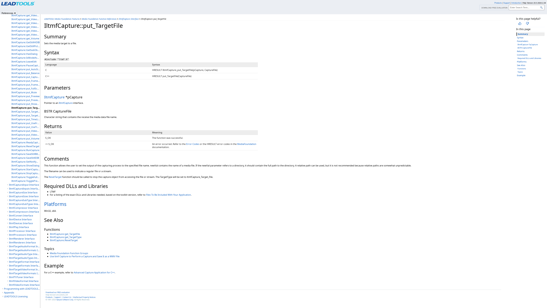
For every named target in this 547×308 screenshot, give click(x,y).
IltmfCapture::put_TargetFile (25, 107)
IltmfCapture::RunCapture (25, 150)
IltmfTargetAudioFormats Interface (24, 250)
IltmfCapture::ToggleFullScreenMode (25, 177)
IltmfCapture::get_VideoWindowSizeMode (25, 27)
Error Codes (192, 144)
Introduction (516, 2)
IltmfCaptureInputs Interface (24, 188)
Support (57, 297)
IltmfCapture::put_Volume (25, 138)
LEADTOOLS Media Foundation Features (62, 19)
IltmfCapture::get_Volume (25, 38)
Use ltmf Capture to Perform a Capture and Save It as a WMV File (85, 256)
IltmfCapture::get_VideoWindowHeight (25, 19)
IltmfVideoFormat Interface (23, 281)
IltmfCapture (54, 97)
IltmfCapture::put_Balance (25, 73)
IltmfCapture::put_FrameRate (25, 84)
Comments (522, 54)
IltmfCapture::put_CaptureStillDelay (25, 77)
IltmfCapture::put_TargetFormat (25, 111)
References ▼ (9, 12)
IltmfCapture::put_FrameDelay (25, 80)
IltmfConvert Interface (21, 215)
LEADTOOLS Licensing (16, 296)
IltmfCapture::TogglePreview (25, 181)
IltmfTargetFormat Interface (24, 261)
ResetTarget (55, 177)
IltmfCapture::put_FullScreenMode (25, 88)
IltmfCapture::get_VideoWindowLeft (25, 23)
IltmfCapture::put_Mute (24, 92)
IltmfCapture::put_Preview (25, 96)
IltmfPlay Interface (19, 227)
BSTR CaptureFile (525, 47)
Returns (520, 51)
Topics (520, 72)
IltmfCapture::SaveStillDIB (25, 157)
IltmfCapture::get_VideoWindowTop (25, 30)
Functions (522, 68)
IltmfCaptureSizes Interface (24, 196)
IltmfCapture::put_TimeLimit (25, 119)
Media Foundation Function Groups (69, 253)
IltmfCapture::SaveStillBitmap (25, 154)
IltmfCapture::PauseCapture (25, 65)
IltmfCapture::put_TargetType (25, 115)
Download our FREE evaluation (58, 292)
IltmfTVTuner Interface (21, 277)
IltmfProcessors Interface (23, 234)
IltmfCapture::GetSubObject (25, 50)
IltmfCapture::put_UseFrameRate (25, 123)
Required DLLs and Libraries (529, 58)
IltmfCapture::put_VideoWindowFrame (25, 130)
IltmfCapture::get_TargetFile (65, 234)
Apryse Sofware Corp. (65, 299)
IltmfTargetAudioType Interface (24, 254)
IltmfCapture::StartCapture (25, 169)
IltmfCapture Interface (129, 19)
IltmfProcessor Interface (22, 231)
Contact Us (67, 297)
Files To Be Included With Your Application (168, 194)
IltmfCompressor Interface (23, 207)
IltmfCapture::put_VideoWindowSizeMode (25, 134)
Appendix (9, 292)
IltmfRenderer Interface (22, 238)
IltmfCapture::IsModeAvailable (25, 57)
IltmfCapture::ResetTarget (64, 240)
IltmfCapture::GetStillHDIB (25, 42)
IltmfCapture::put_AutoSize (25, 69)
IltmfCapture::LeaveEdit (24, 61)
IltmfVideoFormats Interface (24, 284)
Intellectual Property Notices (84, 297)
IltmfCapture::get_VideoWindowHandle (25, 15)
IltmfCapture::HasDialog (24, 53)
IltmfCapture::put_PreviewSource (25, 100)
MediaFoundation (246, 144)
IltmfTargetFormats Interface (24, 265)
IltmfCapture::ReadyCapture (25, 142)
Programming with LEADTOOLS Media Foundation (22, 288)
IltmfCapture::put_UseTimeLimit (25, 127)
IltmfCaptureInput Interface (24, 184)
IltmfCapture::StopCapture (25, 173)
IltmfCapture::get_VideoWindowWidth (25, 34)
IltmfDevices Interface (21, 223)
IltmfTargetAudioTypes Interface (24, 258)
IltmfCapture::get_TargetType (65, 237)
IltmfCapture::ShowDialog (25, 165)
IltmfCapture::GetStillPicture (25, 46)
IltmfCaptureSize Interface (23, 192)
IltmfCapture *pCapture (528, 44)
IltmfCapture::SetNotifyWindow (25, 161)
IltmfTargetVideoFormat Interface (24, 269)
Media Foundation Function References (99, 19)
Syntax (520, 37)
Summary (523, 34)
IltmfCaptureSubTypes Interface (24, 204)
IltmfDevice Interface (20, 219)
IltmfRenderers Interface (22, 242)
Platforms (521, 61)
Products (49, 297)
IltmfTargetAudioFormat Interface (24, 246)
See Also (521, 65)
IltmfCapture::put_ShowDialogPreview (25, 104)
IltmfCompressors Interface (24, 211)
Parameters (522, 41)
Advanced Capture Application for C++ (94, 272)
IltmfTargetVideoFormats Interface (24, 273)
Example (521, 75)
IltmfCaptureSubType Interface (24, 200)
